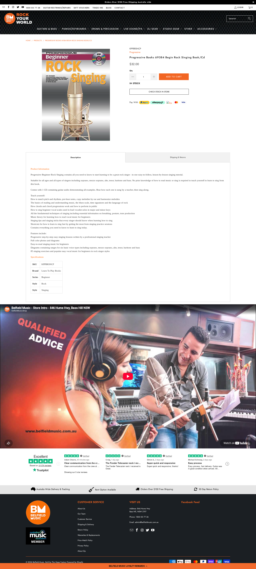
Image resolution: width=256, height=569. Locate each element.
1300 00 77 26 (33, 8)
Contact (120, 8)
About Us (81, 508)
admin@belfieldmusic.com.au (147, 522)
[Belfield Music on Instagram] (13, 7)
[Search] (249, 18)
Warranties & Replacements (89, 535)
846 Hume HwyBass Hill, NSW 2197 (139, 510)
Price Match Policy (85, 540)
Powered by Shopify (75, 562)
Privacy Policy (83, 545)
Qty (131, 70)
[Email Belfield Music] (3, 7)
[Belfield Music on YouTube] (22, 7)
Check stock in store (159, 91)
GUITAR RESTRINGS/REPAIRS (57, 8)
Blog (109, 8)
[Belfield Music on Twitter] (18, 7)
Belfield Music (38, 562)
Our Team (81, 513)
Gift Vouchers (81, 8)
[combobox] (239, 18)
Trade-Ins (97, 8)
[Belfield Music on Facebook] (8, 7)
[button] (128, 566)
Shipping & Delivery (86, 524)
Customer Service (85, 519)
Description (76, 157)
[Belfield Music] (18, 18)
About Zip (82, 551)
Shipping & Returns (178, 157)
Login (240, 7)
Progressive (134, 52)
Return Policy (83, 529)
